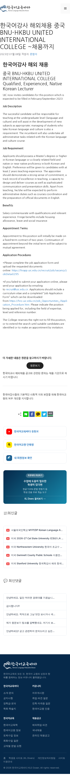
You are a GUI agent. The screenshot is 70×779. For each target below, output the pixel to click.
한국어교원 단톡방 (21, 444)
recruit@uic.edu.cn (17, 289)
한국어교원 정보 (12, 730)
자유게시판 (38, 693)
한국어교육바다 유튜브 (26, 431)
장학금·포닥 (9, 703)
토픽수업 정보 (10, 735)
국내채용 (37, 730)
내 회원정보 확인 (19, 458)
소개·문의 (8, 693)
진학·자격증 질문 (41, 703)
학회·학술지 (9, 708)
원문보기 (35, 365)
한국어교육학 (10, 725)
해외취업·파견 (39, 725)
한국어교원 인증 (41, 708)
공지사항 (8, 698)
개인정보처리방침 (46, 758)
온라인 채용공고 (41, 735)
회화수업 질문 (10, 740)
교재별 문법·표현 (12, 746)
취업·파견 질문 (40, 698)
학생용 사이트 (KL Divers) (22, 758)
